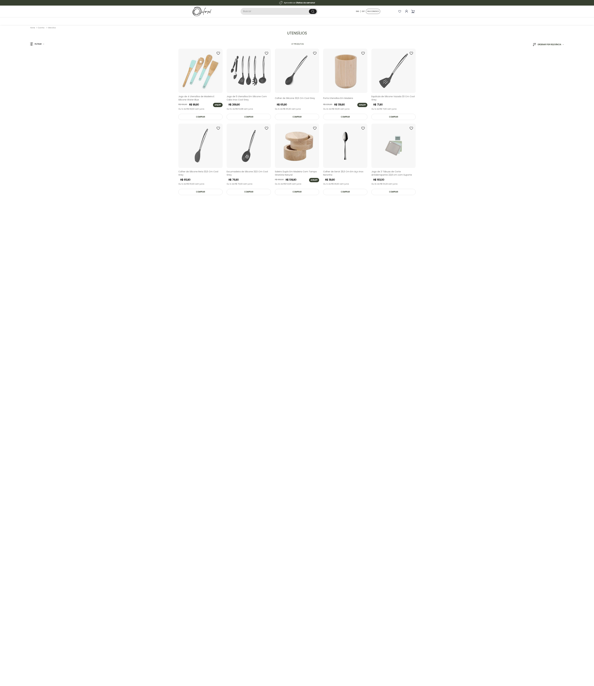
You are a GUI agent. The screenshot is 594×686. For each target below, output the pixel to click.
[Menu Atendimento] (587, 679)
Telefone (297, 356)
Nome (295, 330)
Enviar (322, 372)
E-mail (295, 343)
